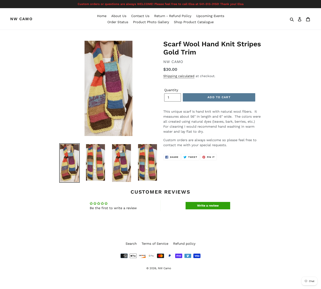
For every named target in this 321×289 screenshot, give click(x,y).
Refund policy (184, 243)
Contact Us (140, 16)
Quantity (171, 90)
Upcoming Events (210, 16)
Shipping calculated (178, 76)
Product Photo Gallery (151, 22)
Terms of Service (155, 243)
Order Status (117, 22)
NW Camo (21, 18)
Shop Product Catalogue (194, 22)
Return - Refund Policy (172, 16)
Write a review (208, 205)
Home (101, 16)
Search (131, 243)
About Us (118, 16)
